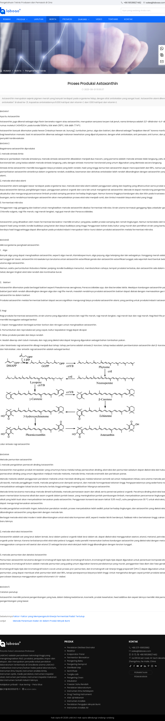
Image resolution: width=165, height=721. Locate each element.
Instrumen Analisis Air (78, 707)
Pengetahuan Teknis (35, 70)
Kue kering (25, 684)
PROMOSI (67, 19)
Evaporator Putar (76, 654)
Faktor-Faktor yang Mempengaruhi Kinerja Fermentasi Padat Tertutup (49, 616)
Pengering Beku (75, 660)
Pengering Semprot (77, 664)
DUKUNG (84, 19)
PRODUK (22, 19)
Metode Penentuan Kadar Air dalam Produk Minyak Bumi (41, 620)
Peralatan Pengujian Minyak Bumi (83, 704)
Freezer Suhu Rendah (77, 684)
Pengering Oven (75, 677)
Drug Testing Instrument (79, 694)
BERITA (52, 19)
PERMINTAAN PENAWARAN (140, 673)
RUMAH (6, 19)
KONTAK (128, 19)
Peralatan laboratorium (79, 687)
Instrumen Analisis (76, 701)
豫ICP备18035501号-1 (10, 689)
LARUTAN (38, 19)
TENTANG (113, 19)
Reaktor (71, 650)
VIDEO (99, 19)
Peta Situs (37, 684)
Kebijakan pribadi (8, 684)
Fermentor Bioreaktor (78, 657)
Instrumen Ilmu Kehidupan (80, 690)
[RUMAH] (10, 10)
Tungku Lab (73, 674)
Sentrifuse (72, 670)
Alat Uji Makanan (75, 697)
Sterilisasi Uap (74, 667)
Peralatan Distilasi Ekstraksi (81, 647)
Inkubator (72, 680)
